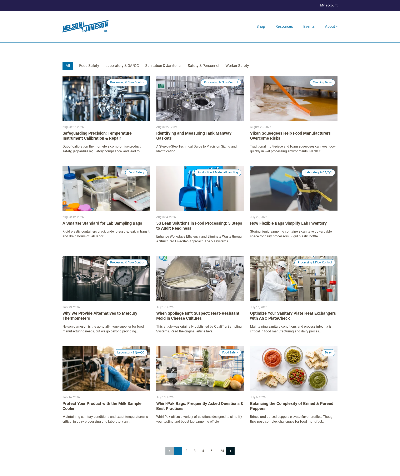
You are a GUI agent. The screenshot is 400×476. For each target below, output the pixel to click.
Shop (260, 26)
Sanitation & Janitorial (163, 65)
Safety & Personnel (203, 65)
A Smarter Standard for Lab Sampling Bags (102, 223)
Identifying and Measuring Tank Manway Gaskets (193, 136)
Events (309, 26)
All (68, 65)
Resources (284, 26)
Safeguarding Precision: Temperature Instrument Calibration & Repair (97, 136)
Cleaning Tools (322, 82)
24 (222, 451)
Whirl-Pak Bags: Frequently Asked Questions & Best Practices (199, 406)
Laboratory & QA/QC (122, 65)
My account (329, 5)
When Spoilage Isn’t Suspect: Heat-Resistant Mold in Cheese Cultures (197, 316)
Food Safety (89, 65)
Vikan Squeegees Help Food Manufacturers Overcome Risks (290, 136)
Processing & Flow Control (127, 82)
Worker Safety (237, 65)
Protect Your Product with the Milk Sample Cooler (101, 406)
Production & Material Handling (218, 172)
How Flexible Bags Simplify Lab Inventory (288, 223)
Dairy (328, 352)
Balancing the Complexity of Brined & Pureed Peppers (291, 406)
